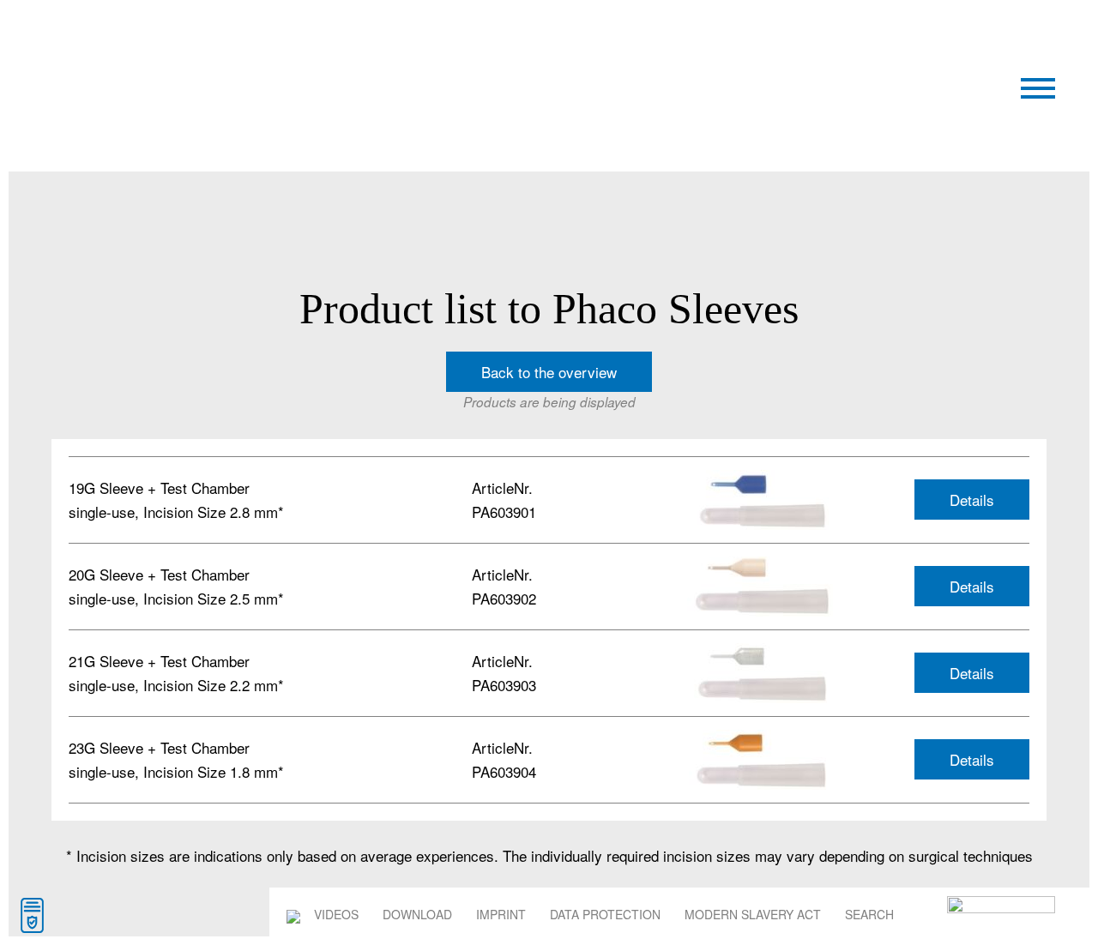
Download (417, 914)
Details (972, 499)
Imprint (501, 914)
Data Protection (605, 914)
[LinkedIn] (293, 914)
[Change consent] (32, 915)
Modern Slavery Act (753, 914)
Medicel (212, 46)
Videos (336, 914)
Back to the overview (549, 371)
